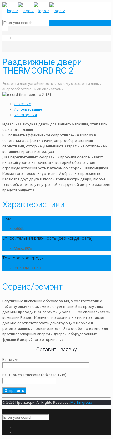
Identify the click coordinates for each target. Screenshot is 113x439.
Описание (22, 104)
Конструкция (25, 115)
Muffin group (81, 402)
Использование (28, 109)
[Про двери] (33, 10)
